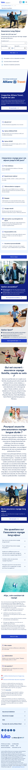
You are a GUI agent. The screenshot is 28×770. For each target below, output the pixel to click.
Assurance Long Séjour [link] (7, 8)
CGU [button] (17, 745)
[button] (14, 541)
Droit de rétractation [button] (5, 747)
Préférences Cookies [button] (5, 744)
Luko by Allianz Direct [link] (6, 5)
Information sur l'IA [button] (16, 747)
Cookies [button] (12, 745)
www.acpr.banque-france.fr (18, 767)
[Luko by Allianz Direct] (5, 2)
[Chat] (20, 2)
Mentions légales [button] (5, 745)
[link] (24, 2)
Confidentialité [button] (15, 744)
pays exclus (8, 690)
